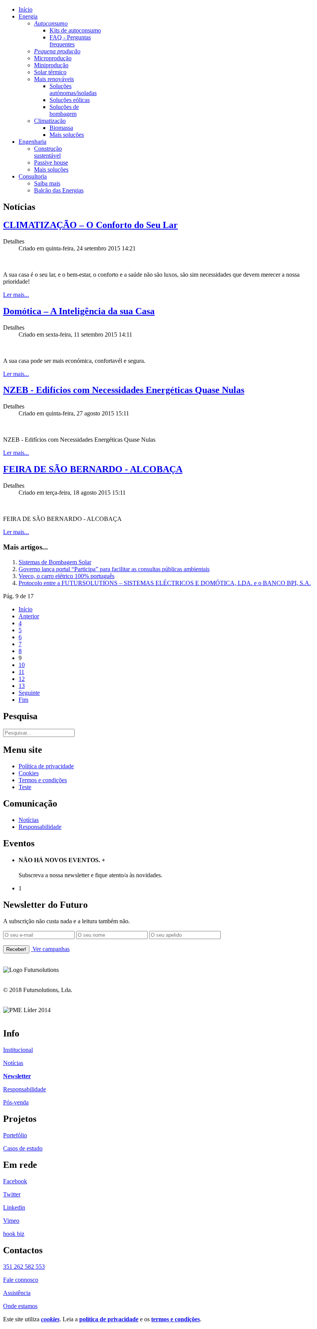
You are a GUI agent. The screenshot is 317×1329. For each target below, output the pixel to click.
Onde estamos (20, 1306)
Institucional (18, 1050)
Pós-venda (16, 1102)
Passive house (51, 162)
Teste (25, 787)
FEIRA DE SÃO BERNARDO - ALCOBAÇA (92, 469)
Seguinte (29, 692)
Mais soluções (66, 134)
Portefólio (15, 1135)
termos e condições (175, 1319)
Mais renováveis (54, 79)
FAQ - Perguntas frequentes (70, 41)
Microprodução (53, 58)
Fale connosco (20, 1279)
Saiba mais (47, 183)
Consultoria (33, 176)
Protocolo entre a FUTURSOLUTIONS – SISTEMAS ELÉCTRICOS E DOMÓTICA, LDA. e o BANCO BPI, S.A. (165, 583)
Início (25, 9)
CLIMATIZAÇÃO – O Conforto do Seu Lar (90, 225)
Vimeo (11, 1220)
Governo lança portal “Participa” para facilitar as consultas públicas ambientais (114, 569)
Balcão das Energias (59, 190)
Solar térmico (50, 72)
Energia (28, 16)
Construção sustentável (48, 152)
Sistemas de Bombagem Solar (55, 562)
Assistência (17, 1293)
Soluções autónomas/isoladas (73, 89)
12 (22, 679)
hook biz (13, 1233)
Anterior (29, 616)
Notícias (29, 820)
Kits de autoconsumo (75, 30)
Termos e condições (43, 780)
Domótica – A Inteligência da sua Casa (79, 311)
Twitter (11, 1194)
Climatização (50, 120)
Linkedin (14, 1207)
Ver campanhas (50, 949)
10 (22, 665)
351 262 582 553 (24, 1266)
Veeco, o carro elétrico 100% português (66, 576)
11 (21, 672)
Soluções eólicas (69, 100)
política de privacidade (108, 1319)
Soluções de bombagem (64, 110)
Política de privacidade (46, 766)
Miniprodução (51, 65)
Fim (23, 699)
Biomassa (61, 127)
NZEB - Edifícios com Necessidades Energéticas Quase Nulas (123, 390)
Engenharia (32, 141)
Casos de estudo (23, 1148)
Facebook (15, 1181)
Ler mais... (16, 294)
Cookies (29, 773)
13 (22, 685)
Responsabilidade (40, 827)
